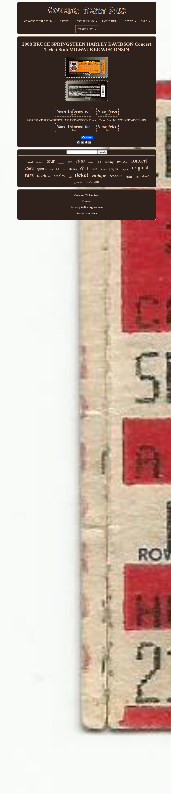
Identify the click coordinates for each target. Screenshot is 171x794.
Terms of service (86, 213)
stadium (92, 181)
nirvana (39, 162)
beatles (43, 175)
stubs (29, 168)
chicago (61, 163)
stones (73, 169)
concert (139, 160)
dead (145, 176)
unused (122, 162)
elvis (84, 168)
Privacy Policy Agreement (87, 207)
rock (94, 169)
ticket (81, 175)
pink (99, 162)
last (70, 177)
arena (91, 162)
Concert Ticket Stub (86, 195)
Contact (87, 201)
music (129, 176)
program (114, 169)
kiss (64, 170)
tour (51, 161)
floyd (29, 162)
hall (51, 170)
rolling (109, 162)
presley (59, 176)
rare (29, 175)
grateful (78, 182)
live (69, 162)
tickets (103, 169)
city (137, 177)
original (140, 168)
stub (80, 161)
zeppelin (116, 176)
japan (126, 169)
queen (42, 168)
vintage (99, 175)
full (57, 169)
